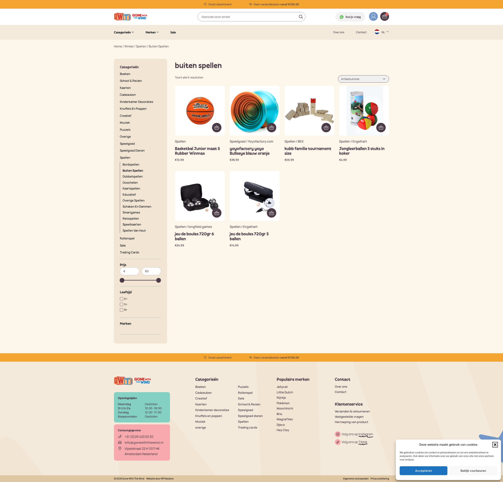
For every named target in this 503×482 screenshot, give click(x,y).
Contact (361, 32)
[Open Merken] (158, 32)
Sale (123, 245)
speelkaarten (132, 224)
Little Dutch (285, 392)
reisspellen (131, 218)
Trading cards (129, 252)
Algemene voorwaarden (356, 478)
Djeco (281, 425)
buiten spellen (133, 170)
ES (383, 53)
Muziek (125, 122)
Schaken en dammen (137, 206)
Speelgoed (127, 144)
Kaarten (125, 88)
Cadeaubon (128, 95)
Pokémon (283, 403)
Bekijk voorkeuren (473, 471)
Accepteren (423, 471)
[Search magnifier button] (301, 16)
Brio (279, 414)
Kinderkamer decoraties (136, 102)
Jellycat (282, 387)
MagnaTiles (285, 419)
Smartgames (131, 212)
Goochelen (130, 182)
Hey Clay (283, 430)
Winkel (129, 46)
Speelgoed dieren (132, 150)
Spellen (141, 46)
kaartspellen (131, 188)
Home (118, 46)
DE (384, 37)
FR (383, 60)
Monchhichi (285, 408)
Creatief (125, 116)
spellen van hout (134, 230)
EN (384, 45)
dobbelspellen (133, 176)
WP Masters (167, 478)
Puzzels (125, 130)
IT (383, 68)
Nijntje (281, 398)
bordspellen (131, 164)
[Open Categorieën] (133, 32)
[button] (495, 445)
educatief (129, 194)
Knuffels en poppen (133, 109)
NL (383, 76)
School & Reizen (131, 81)
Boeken (125, 74)
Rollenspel (127, 238)
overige (125, 136)
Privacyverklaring (380, 478)
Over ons (338, 32)
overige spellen (134, 200)
